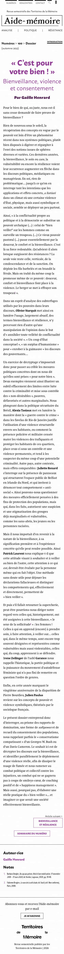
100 (20, 43)
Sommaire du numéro (32, 833)
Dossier (31, 43)
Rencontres (25, 2)
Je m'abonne (32, 916)
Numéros (11, 2)
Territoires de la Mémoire (44, 11)
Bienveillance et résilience (48, 823)
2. (4, 882)
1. (4, 873)
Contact (40, 2)
